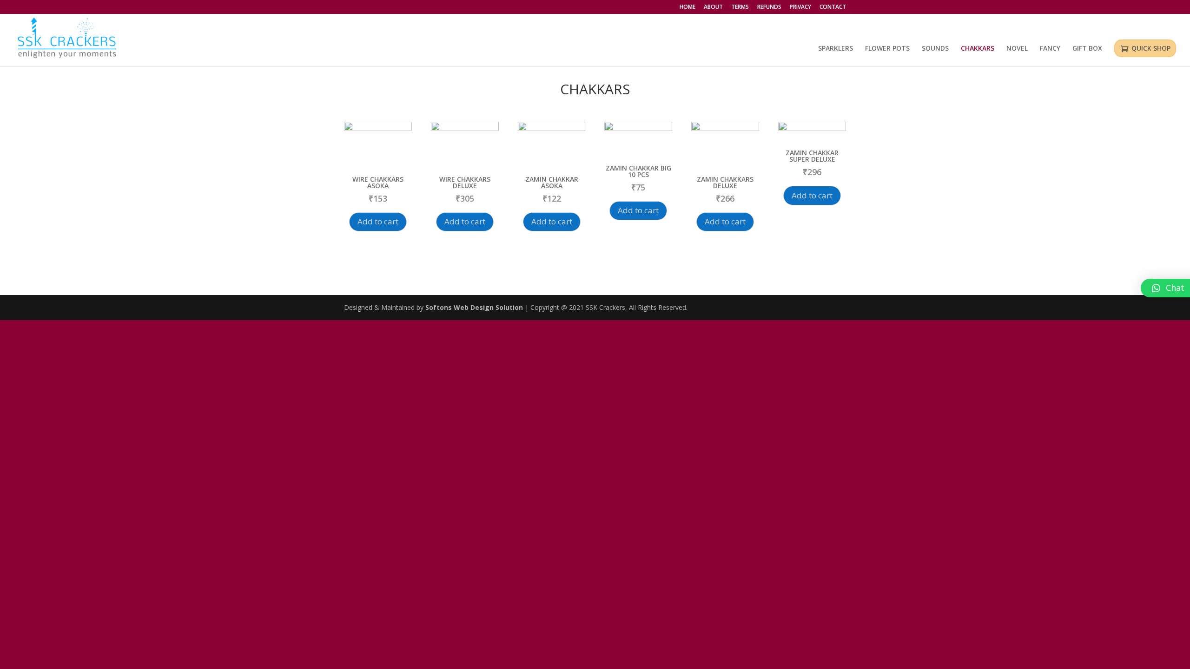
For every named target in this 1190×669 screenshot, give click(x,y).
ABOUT (713, 7)
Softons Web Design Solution (475, 307)
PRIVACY (800, 7)
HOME (687, 7)
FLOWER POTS (887, 48)
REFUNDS (769, 7)
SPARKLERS (835, 48)
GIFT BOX (1087, 48)
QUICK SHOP (1150, 48)
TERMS (740, 7)
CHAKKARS (977, 48)
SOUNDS (935, 48)
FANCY (1050, 48)
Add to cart (377, 221)
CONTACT (833, 7)
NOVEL (1017, 48)
